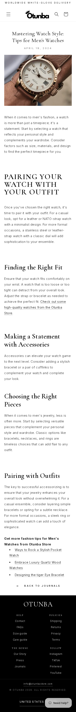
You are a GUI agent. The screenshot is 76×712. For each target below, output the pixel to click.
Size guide (20, 633)
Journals (20, 666)
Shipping (56, 621)
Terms (56, 639)
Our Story (20, 653)
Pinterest (56, 666)
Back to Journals (42, 585)
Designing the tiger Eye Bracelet (39, 575)
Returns (56, 627)
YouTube (55, 672)
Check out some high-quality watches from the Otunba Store (35, 307)
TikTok (56, 660)
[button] (8, 14)
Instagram (56, 653)
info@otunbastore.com (38, 683)
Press (20, 660)
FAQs (20, 627)
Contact (20, 621)
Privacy (56, 633)
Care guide (20, 639)
